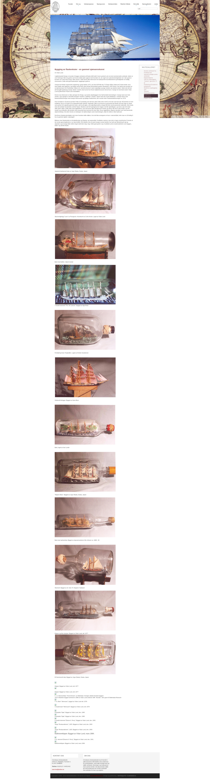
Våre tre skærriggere (150, 79)
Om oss (78, 5)
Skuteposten (101, 4)
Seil (145, 89)
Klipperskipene (148, 78)
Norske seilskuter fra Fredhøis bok (150, 71)
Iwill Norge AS (122, 776)
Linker (156, 5)
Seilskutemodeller (149, 93)
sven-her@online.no (58, 769)
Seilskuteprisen (89, 4)
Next (157, 38)
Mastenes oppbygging (150, 88)
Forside (70, 4)
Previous (53, 38)
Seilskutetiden (112, 4)
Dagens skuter (148, 98)
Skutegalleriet (146, 5)
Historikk (136, 5)
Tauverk (146, 91)
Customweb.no (131, 776)
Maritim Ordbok (125, 4)
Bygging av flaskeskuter (147, 95)
